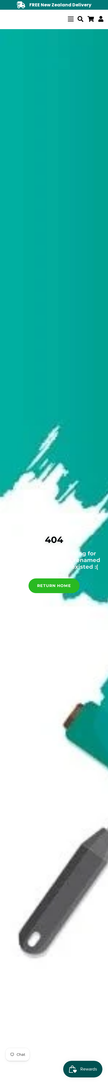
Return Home (54, 585)
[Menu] (70, 18)
